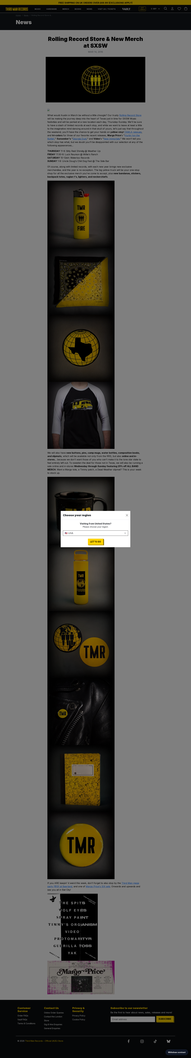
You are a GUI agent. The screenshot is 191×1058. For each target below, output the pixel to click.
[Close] (127, 515)
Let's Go (95, 541)
